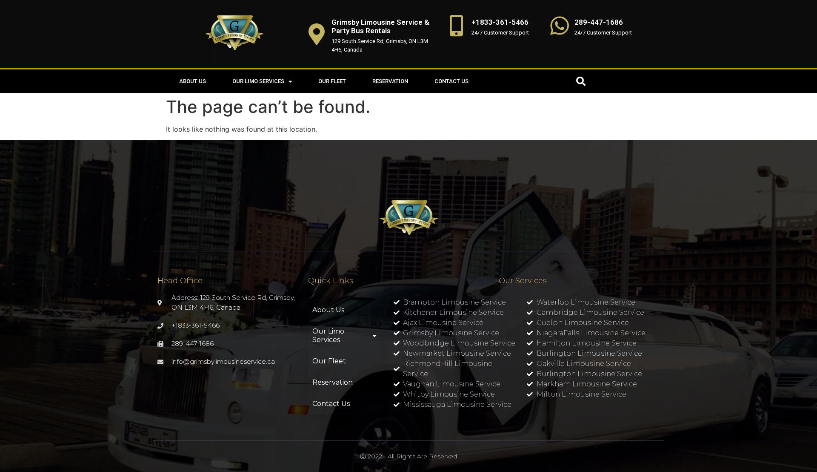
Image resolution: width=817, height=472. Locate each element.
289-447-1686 (598, 22)
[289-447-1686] (559, 25)
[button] (580, 81)
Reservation (390, 81)
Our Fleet (332, 81)
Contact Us (451, 81)
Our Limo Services (258, 81)
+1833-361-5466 (499, 22)
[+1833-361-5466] (456, 25)
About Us (192, 81)
